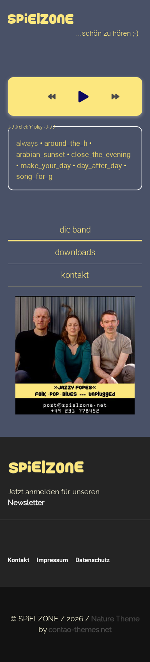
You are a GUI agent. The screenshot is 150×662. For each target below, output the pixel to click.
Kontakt (18, 560)
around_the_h (65, 143)
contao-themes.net (80, 630)
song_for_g (34, 176)
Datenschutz (92, 560)
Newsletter (26, 503)
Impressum (52, 560)
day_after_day (99, 165)
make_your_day (45, 165)
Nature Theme (115, 619)
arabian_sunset (40, 154)
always (27, 143)
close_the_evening (101, 154)
